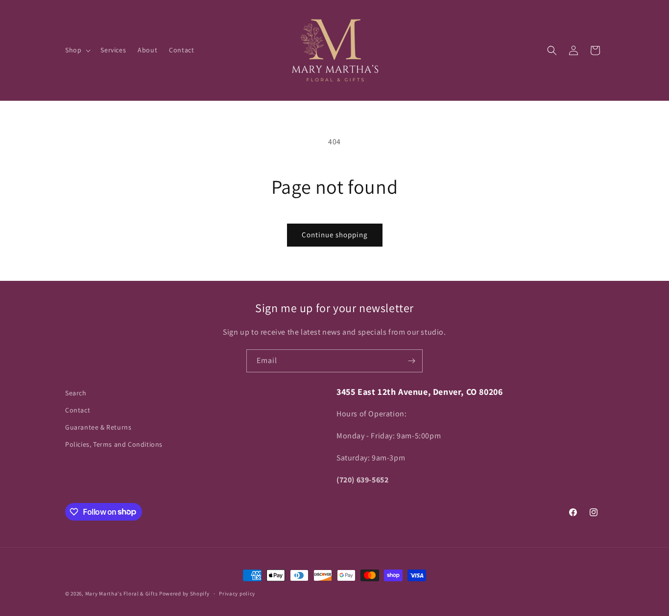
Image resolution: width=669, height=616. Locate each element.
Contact (77, 410)
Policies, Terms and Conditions (114, 444)
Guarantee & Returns (98, 427)
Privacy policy (237, 593)
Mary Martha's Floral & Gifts (121, 593)
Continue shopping (335, 234)
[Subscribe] (411, 360)
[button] (77, 50)
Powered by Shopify (184, 593)
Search (76, 392)
